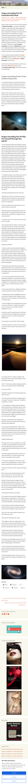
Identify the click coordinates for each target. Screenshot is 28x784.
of (17, 58)
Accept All (14, 773)
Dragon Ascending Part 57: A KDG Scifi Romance (12, 751)
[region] (14, 771)
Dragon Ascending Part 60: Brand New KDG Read (15, 604)
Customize (14, 777)
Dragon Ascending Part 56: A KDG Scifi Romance (12, 753)
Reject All (14, 781)
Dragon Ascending (21, 19)
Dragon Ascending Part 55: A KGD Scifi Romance (12, 756)
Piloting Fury (4, 20)
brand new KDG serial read (11, 19)
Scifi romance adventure (13, 20)
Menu (2, 7)
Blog (13, 17)
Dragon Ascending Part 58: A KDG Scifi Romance (12, 749)
